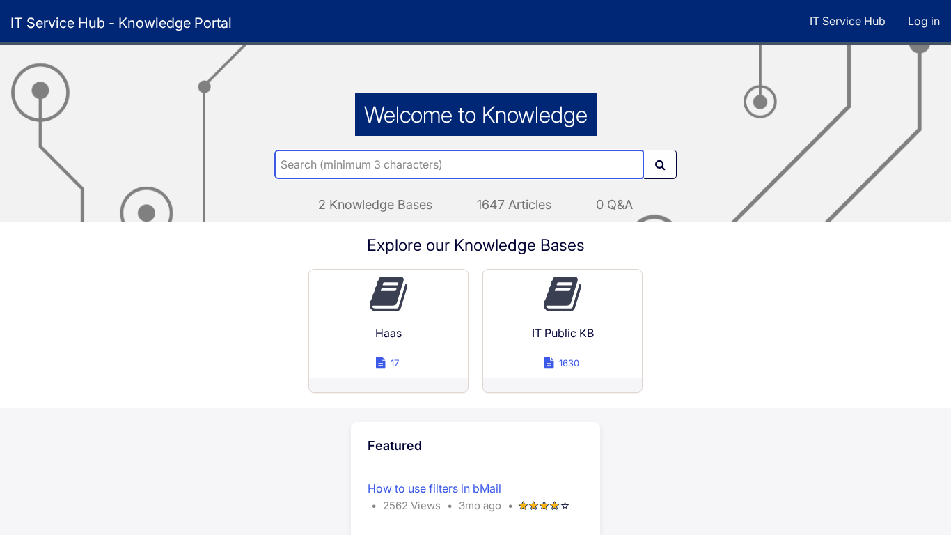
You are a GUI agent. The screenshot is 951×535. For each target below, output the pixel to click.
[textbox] (459, 164)
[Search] (660, 164)
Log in (924, 21)
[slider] (544, 506)
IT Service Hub (848, 21)
